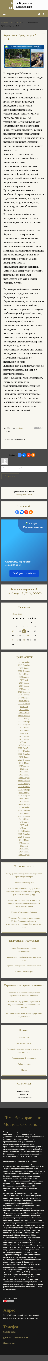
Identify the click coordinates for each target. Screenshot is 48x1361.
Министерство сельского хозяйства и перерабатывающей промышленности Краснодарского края (24, 903)
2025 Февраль (24, 816)
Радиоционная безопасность (24, 1058)
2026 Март (24, 840)
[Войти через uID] (20, 455)
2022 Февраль (24, 724)
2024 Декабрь (24, 810)
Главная (4, 23)
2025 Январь (24, 813)
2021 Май (24, 707)
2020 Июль (24, 686)
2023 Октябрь (24, 784)
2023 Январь (24, 757)
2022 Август (24, 742)
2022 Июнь (24, 736)
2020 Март (24, 674)
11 (17, 631)
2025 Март (24, 819)
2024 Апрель (24, 798)
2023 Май (24, 769)
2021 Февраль (24, 704)
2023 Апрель (24, 766)
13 (24, 23)
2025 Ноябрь (24, 831)
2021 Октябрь (24, 718)
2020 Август (24, 689)
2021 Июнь (24, 710)
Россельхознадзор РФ (24, 883)
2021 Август (24, 712)
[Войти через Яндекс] (29, 455)
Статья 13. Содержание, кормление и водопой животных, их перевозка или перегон (24, 1005)
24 (13, 640)
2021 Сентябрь (24, 716)
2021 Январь (24, 701)
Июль (19, 23)
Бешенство (24, 1037)
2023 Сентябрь (24, 781)
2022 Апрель (24, 730)
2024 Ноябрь (24, 807)
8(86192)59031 (9, 1332)
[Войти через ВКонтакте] (24, 455)
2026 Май (24, 846)
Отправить (10, 476)
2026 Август (24, 855)
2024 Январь (24, 793)
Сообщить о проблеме (24, 573)
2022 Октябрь (24, 748)
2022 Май (24, 733)
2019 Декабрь (24, 665)
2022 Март (24, 727)
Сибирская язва (24, 1064)
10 (13, 631)
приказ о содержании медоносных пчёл (24, 966)
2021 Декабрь (24, 721)
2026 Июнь (24, 849)
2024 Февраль (24, 795)
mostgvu (19, 428)
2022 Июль (24, 739)
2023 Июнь (24, 772)
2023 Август (24, 778)
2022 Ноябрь (24, 751)
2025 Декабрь (24, 834)
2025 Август (24, 828)
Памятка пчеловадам (24, 972)
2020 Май (24, 680)
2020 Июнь (24, 683)
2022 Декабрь (24, 754)
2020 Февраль (24, 671)
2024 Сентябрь (24, 804)
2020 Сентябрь (24, 692)
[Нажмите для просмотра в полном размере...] (24, 67)
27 (24, 640)
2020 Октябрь (24, 695)
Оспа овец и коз (24, 1043)
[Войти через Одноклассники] (33, 455)
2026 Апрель (24, 843)
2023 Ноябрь (24, 787)
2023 (12, 23)
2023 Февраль (24, 760)
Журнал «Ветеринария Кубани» (24, 912)
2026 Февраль (24, 837)
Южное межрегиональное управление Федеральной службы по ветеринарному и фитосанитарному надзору (24, 891)
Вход (30, 495)
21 (28, 636)
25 (16, 640)
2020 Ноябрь (24, 698)
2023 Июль (24, 775)
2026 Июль (24, 852)
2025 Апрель (24, 822)
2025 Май (24, 825)
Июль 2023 (17, 614)
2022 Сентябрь (24, 745)
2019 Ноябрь (24, 662)
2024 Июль (24, 801)
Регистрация (21, 495)
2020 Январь (24, 668)
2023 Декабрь (24, 789)
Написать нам (9, 1343)
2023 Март (24, 763)
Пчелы (24, 1070)
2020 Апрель (24, 677)
